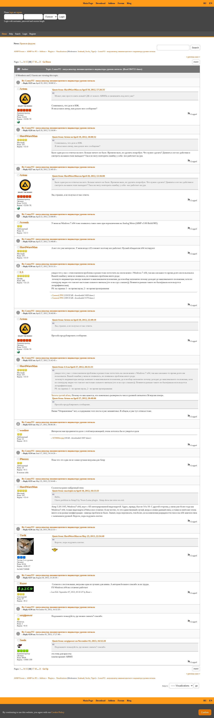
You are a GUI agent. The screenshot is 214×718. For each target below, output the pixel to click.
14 (24, 62)
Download (100, 3)
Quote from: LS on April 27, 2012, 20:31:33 (72, 367)
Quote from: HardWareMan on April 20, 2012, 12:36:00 (78, 176)
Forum (121, 3)
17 (33, 62)
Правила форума (27, 43)
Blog (129, 3)
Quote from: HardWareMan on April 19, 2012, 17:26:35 (78, 89)
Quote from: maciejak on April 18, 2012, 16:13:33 (75, 491)
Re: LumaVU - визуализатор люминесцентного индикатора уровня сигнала (58, 80)
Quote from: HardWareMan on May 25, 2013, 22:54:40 (78, 536)
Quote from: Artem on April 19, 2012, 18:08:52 (74, 137)
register (19, 12)
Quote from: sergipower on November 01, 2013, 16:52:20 (79, 641)
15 (27, 62)
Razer (23, 583)
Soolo (87, 51)
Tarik (23, 535)
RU (204, 3)
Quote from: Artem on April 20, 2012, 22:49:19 (74, 320)
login (12, 12)
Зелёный (81, 51)
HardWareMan (28, 136)
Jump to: (165, 686)
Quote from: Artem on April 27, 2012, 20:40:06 (74, 398)
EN (210, 3)
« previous (190, 57)
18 (36, 62)
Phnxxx (24, 459)
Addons (111, 3)
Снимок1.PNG (58, 295)
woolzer (24, 430)
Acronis (24, 222)
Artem (23, 88)
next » (197, 57)
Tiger (93, 51)
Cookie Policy (57, 712)
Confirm (205, 712)
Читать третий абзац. (61, 395)
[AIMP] (18, 123)
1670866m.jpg (58, 438)
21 (40, 62)
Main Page (88, 3)
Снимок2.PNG (58, 298)
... (22, 62)
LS (21, 272)
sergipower (26, 615)
